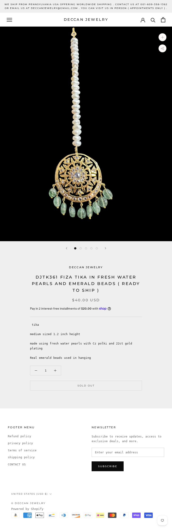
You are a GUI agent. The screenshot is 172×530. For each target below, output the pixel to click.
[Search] (153, 19)
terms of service (22, 450)
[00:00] (86, 134)
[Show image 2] (81, 248)
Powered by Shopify (27, 509)
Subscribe (107, 466)
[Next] (105, 248)
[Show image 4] (91, 248)
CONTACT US (17, 464)
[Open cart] (163, 19)
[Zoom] (162, 37)
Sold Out (86, 385)
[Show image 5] (97, 248)
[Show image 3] (86, 248)
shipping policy (21, 457)
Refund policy (19, 436)
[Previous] (66, 248)
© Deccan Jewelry (28, 503)
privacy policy (20, 443)
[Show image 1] (75, 248)
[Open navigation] (9, 20)
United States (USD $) (29, 493)
